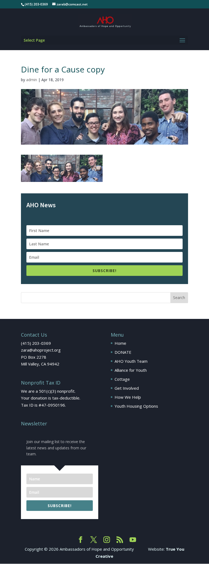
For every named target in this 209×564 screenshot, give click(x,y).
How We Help (128, 397)
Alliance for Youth (131, 370)
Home (120, 343)
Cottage (122, 379)
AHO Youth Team (131, 361)
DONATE (123, 352)
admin (31, 79)
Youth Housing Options (136, 406)
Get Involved (127, 388)
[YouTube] (133, 540)
